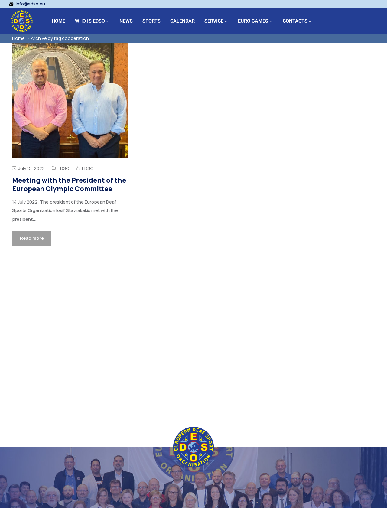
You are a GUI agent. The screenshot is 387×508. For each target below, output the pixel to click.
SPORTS (151, 21)
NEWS (126, 21)
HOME (58, 21)
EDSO (63, 168)
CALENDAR (182, 21)
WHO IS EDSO (90, 21)
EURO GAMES (253, 21)
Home (18, 38)
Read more (32, 238)
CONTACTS (295, 21)
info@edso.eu (30, 4)
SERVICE (213, 21)
